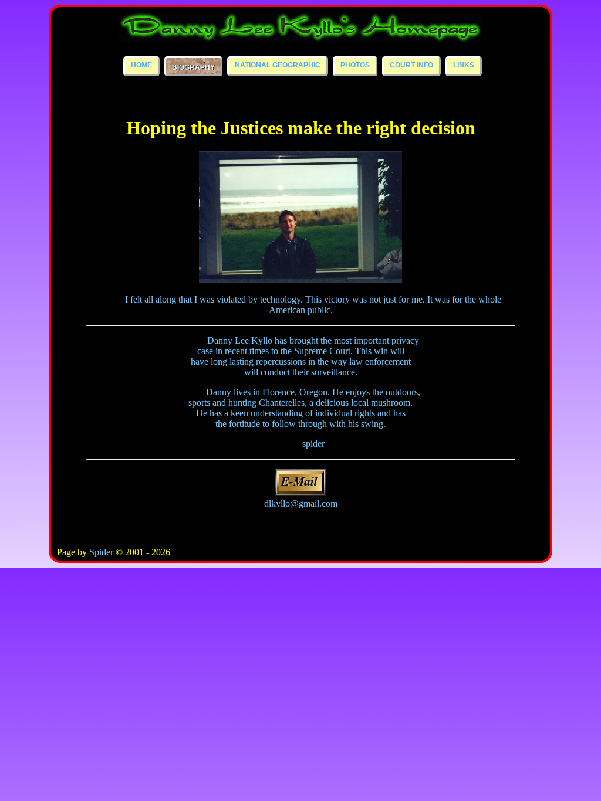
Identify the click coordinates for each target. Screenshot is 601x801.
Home (141, 65)
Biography (193, 67)
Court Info (411, 65)
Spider (101, 552)
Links (463, 65)
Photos (355, 65)
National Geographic (277, 65)
